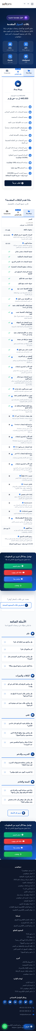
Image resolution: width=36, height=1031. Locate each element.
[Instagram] (21, 1002)
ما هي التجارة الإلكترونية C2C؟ (24, 991)
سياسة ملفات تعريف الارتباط (24, 971)
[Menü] (32, 4)
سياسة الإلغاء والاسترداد (26, 968)
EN (28, 4)
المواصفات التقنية (27, 883)
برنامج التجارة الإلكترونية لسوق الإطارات (21, 907)
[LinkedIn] (15, 1002)
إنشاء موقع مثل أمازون (26, 904)
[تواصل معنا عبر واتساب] (4, 1026)
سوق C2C (30, 937)
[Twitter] (26, 1002)
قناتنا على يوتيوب (17, 572)
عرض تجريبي (17, 566)
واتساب (17, 585)
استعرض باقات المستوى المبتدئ (13, 605)
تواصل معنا (16, 579)
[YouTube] (10, 1002)
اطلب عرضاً (17, 183)
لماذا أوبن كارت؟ (28, 889)
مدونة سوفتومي (28, 974)
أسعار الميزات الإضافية (26, 877)
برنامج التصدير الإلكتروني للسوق (23, 926)
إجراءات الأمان (28, 892)
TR (24, 4)
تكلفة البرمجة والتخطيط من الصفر (22, 946)
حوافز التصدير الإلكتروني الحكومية (23, 910)
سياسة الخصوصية (27, 965)
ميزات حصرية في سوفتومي (24, 898)
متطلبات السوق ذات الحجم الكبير (23, 949)
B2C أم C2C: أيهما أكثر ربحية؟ (24, 940)
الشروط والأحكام (28, 962)
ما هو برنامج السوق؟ (27, 952)
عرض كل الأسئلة (16, 813)
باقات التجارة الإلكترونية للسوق (24, 920)
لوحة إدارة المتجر (28, 985)
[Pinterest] (5, 1002)
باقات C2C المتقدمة (27, 923)
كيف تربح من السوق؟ (26, 943)
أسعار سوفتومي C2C (26, 988)
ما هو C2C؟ (29, 934)
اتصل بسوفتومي (28, 873)
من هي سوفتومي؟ (27, 870)
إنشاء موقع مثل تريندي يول (25, 895)
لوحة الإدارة (29, 982)
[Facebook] (31, 1002)
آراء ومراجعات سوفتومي (25, 886)
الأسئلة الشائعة (28, 901)
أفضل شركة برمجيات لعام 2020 (23, 880)
